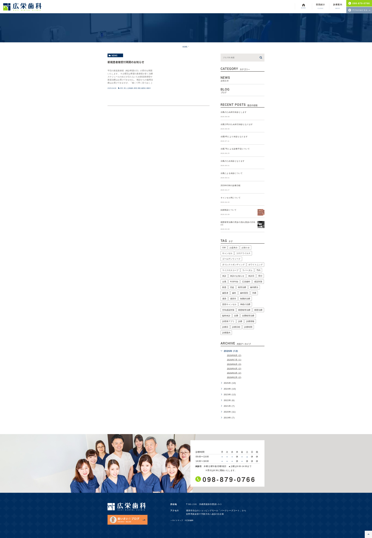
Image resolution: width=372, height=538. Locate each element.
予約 (258, 270)
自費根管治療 (248, 315)
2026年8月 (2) (234, 355)
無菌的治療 (245, 298)
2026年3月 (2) (234, 373)
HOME (185, 46)
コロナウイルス (243, 253)
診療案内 (226, 333)
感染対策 (258, 281)
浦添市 (148, 88)
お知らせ (246, 247)
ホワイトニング (255, 264)
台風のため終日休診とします (234, 112)
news (114, 55)
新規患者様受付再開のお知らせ (126, 62)
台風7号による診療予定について (235, 149)
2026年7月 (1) (234, 360)
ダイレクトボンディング (233, 264)
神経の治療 (245, 304)
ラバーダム (247, 270)
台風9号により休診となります (234, 136)
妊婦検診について (229, 210)
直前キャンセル (229, 304)
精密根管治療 (244, 310)
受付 (121, 88)
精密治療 (258, 310)
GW (224, 247)
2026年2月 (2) (234, 377)
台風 (224, 281)
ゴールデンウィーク (231, 259)
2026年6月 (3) (234, 364)
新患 (135, 88)
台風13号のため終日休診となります (237, 124)
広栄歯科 (130, 88)
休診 (224, 276)
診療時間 (248, 327)
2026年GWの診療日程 (231, 185)
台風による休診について (232, 173)
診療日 (225, 327)
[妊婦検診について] (260, 212)
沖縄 (254, 293)
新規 (139, 88)
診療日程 (236, 327)
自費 (236, 315)
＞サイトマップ (176, 520)
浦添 (224, 298)
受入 (125, 88)
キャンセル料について (231, 198)
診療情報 (250, 321)
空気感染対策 (228, 310)
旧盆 (232, 287)
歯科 (234, 293)
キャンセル (227, 253)
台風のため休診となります (233, 161)
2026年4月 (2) (234, 368)
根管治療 (242, 287)
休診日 (251, 276)
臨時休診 (226, 315)
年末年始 (234, 281)
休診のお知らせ (237, 276)
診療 (240, 321)
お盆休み (233, 247)
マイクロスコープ (230, 270)
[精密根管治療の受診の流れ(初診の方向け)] (260, 224)
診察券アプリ (228, 321)
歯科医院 (244, 293)
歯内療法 (254, 287)
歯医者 (143, 88)
